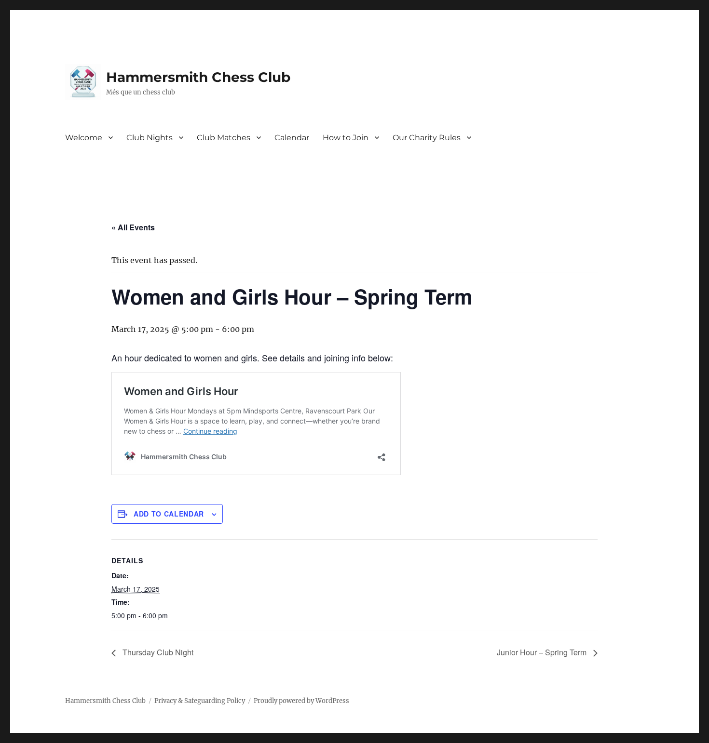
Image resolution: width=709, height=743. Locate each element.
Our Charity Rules (427, 137)
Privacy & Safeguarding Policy (199, 701)
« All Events (133, 227)
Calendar (291, 137)
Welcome (83, 137)
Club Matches (223, 137)
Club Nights (149, 137)
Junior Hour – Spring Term (542, 652)
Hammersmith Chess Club (198, 77)
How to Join (345, 137)
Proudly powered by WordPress (301, 701)
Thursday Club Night (157, 652)
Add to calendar (169, 513)
